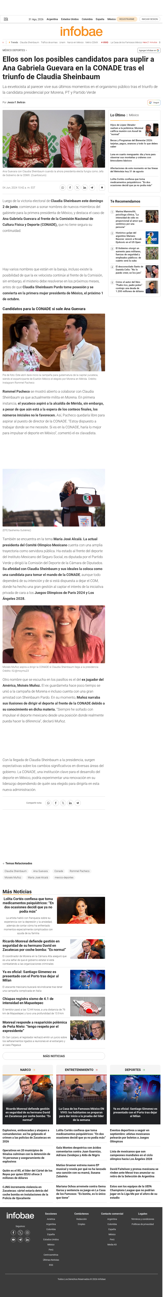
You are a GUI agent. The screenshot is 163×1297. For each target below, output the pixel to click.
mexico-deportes (64, 877)
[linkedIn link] (27, 1239)
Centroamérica (51, 1254)
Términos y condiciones (142, 1219)
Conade (58, 871)
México (111, 19)
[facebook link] (13, 1232)
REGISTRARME (126, 19)
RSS (51, 1265)
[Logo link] (81, 31)
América (51, 1219)
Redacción (81, 1219)
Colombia (87, 19)
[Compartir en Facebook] (70, 188)
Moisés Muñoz (13, 877)
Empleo (81, 1224)
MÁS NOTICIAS (54, 1056)
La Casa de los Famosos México (122, 42)
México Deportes (14, 50)
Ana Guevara (40, 871)
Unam (51, 42)
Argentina (52, 19)
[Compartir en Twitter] (77, 188)
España (100, 19)
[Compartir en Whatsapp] (63, 188)
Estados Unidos (70, 19)
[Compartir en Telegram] (92, 188)
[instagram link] (27, 1232)
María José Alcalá (38, 877)
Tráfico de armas (37, 42)
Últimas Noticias (51, 1260)
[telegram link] (20, 1239)
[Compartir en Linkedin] (85, 188)
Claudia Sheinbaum (18, 42)
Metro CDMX (80, 42)
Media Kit (112, 1244)
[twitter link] (20, 1232)
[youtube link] (13, 1239)
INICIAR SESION (150, 19)
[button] (6, 19)
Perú (51, 1249)
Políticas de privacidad (143, 1224)
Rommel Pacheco (79, 871)
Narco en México (64, 42)
